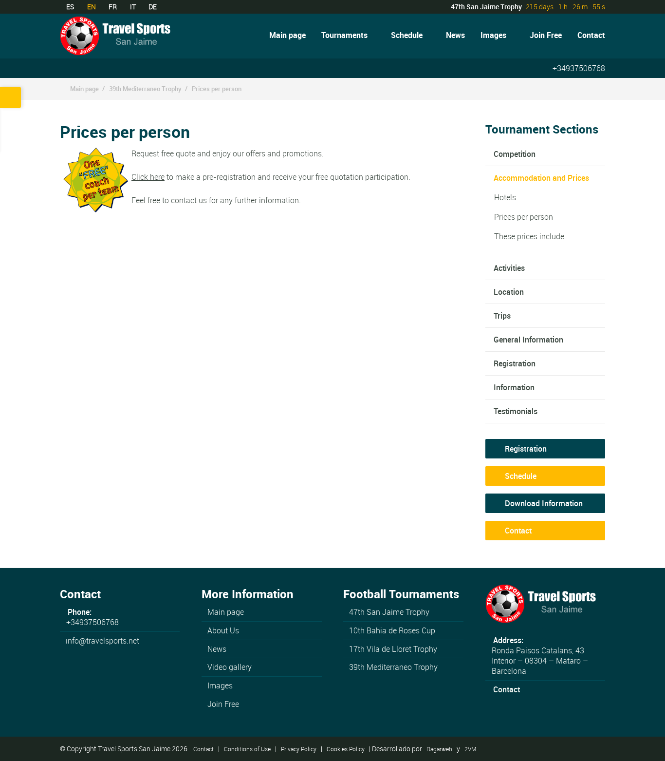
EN (91, 6)
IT (133, 6)
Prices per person (216, 88)
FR (113, 6)
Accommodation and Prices (541, 177)
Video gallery (229, 667)
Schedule (410, 35)
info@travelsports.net (102, 640)
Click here (148, 176)
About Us (223, 630)
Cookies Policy (346, 749)
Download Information (543, 503)
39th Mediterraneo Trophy (145, 88)
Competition (515, 154)
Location (509, 291)
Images (497, 35)
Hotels (505, 197)
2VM (470, 749)
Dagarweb (439, 749)
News (455, 35)
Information (514, 387)
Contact (591, 35)
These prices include (529, 236)
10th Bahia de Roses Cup (392, 630)
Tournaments (348, 35)
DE (152, 6)
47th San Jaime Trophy (389, 612)
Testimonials (515, 411)
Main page (287, 35)
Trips (502, 315)
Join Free (546, 35)
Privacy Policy (298, 749)
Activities (509, 268)
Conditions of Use (247, 749)
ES (70, 6)
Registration (515, 363)
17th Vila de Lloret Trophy (393, 649)
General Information (528, 339)
